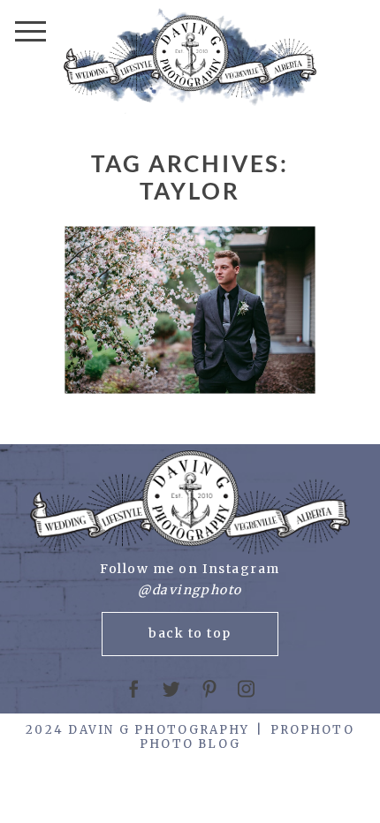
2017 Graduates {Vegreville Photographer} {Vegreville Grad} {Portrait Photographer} (188, 311)
